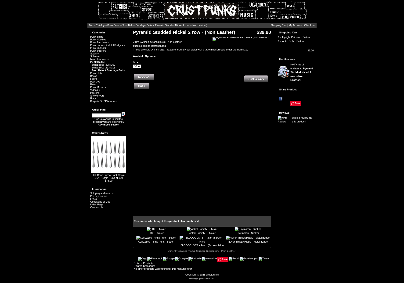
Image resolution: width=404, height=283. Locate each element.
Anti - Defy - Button (293, 41)
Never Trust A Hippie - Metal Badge (248, 241)
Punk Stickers (98, 50)
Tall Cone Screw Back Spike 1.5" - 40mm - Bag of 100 (109, 176)
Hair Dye (95, 81)
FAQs (93, 198)
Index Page (96, 204)
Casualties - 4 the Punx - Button (156, 241)
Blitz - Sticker (156, 233)
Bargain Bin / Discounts (103, 101)
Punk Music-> (98, 87)
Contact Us (96, 207)
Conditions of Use (100, 201)
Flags (93, 98)
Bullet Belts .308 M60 (103, 64)
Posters (94, 92)
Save (297, 103)
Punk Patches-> (99, 42)
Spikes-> (95, 56)
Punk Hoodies (98, 39)
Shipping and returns (102, 193)
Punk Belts (113, 25)
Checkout (309, 25)
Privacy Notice (98, 196)
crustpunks (212, 274)
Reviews (284, 112)
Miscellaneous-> (99, 59)
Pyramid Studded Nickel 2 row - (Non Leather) (181, 25)
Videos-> (95, 90)
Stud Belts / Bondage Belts (137, 25)
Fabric (93, 78)
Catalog (100, 25)
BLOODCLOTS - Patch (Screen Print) (202, 245)
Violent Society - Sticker (202, 233)
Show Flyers (97, 95)
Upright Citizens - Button (296, 37)
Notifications (287, 59)
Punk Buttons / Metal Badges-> (107, 45)
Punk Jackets (98, 48)
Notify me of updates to (301, 72)
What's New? (100, 133)
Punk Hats (96, 73)
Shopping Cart (279, 25)
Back (141, 86)
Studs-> (94, 53)
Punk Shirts (96, 36)
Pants (93, 84)
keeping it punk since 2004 (202, 278)
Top (91, 25)
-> (98, 62)
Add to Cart (256, 78)
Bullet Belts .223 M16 (103, 67)
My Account (295, 25)
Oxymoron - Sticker (248, 233)
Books (93, 76)
